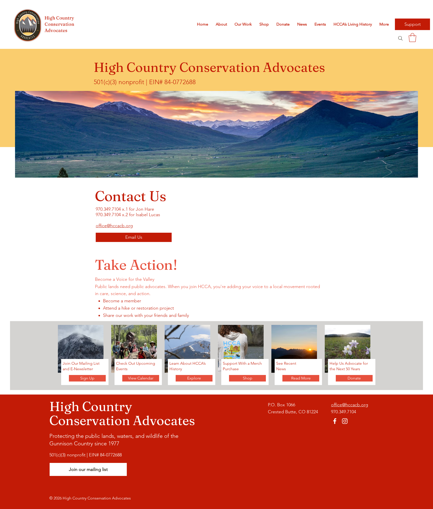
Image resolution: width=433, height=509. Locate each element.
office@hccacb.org (114, 225)
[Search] (400, 38)
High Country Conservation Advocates (59, 24)
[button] (412, 37)
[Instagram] (345, 421)
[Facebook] (335, 421)
